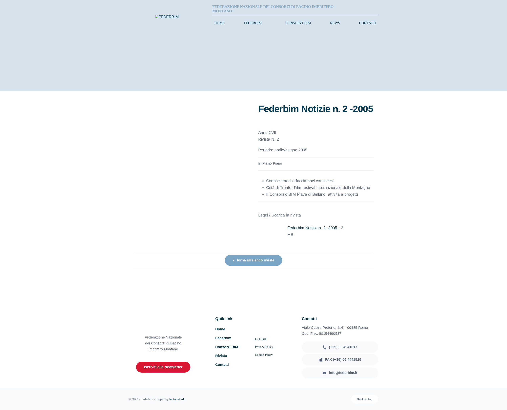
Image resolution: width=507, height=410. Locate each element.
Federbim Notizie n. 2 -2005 (312, 228)
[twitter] (371, 9)
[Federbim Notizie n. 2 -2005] (282, 228)
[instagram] (377, 9)
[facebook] (364, 9)
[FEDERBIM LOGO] (167, 17)
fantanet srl (176, 399)
